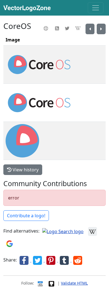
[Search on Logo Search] (63, 231)
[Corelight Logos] (90, 29)
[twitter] (68, 28)
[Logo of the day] (40, 283)
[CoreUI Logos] (101, 29)
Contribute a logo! (26, 216)
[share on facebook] (24, 260)
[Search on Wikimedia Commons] (92, 231)
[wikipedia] (78, 28)
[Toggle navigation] (95, 7)
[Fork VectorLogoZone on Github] (51, 283)
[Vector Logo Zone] (28, 7)
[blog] (58, 28)
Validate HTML (74, 283)
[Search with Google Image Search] (9, 243)
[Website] (46, 28)
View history (25, 170)
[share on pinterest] (51, 260)
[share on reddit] (78, 260)
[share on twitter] (38, 260)
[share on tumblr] (65, 260)
